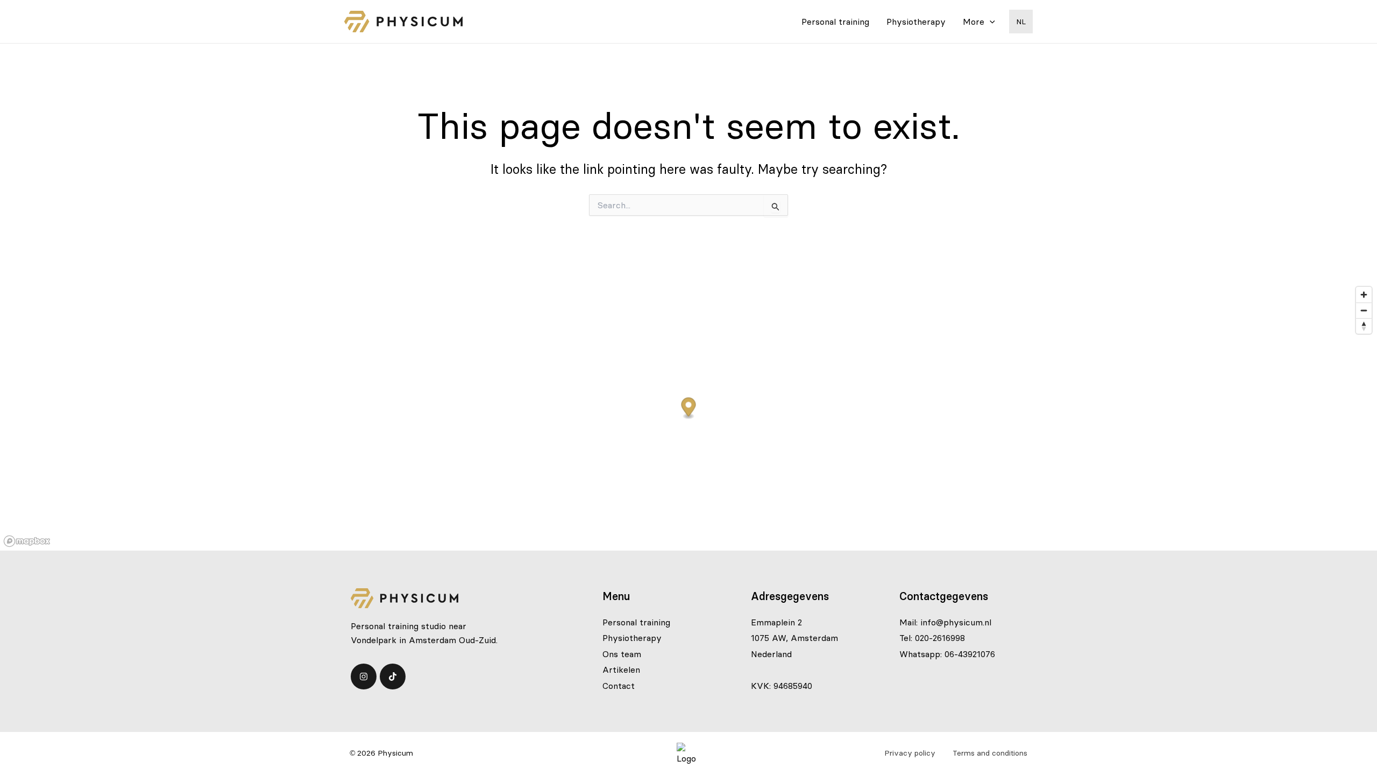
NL (1021, 21)
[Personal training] (636, 622)
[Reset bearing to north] (1364, 326)
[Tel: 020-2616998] (932, 638)
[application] (989, 21)
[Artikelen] (621, 670)
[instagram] (364, 676)
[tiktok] (393, 676)
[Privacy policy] (909, 753)
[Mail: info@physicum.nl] (945, 622)
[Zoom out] (1364, 310)
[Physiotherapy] (632, 638)
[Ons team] (621, 654)
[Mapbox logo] (27, 541)
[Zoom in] (1364, 294)
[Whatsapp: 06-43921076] (947, 654)
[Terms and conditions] (990, 753)
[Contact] (618, 686)
